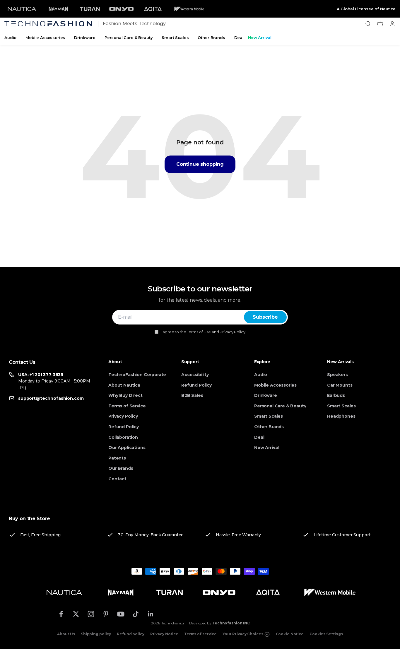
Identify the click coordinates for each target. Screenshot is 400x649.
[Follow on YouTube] (121, 614)
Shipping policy (96, 634)
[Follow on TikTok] (136, 614)
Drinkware (84, 37)
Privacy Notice (164, 634)
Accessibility (195, 374)
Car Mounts (339, 385)
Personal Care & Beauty (129, 37)
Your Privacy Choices (243, 634)
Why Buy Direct (125, 395)
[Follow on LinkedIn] (151, 614)
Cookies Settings (326, 634)
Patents (117, 458)
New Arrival (259, 37)
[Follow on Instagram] (91, 614)
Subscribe (265, 317)
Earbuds (336, 395)
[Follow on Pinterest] (106, 614)
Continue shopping (200, 164)
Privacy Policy (123, 416)
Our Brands (120, 468)
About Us (66, 634)
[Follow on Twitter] (76, 614)
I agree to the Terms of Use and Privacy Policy (203, 331)
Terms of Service (127, 406)
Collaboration (123, 437)
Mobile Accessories (45, 37)
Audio (10, 37)
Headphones (341, 416)
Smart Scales (175, 37)
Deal (239, 37)
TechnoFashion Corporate (137, 374)
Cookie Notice (290, 634)
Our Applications (126, 447)
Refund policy (130, 634)
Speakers (337, 374)
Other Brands (211, 37)
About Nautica (124, 385)
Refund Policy (123, 426)
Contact (117, 478)
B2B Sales (192, 395)
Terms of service (200, 634)
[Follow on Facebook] (61, 614)
